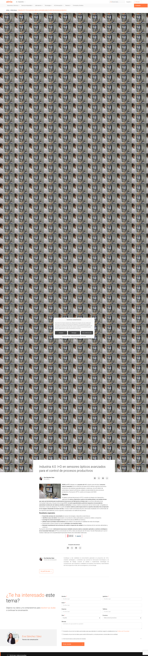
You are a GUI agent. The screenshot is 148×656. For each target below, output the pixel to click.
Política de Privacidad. (123, 631)
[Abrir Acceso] (140, 1)
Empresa (64, 609)
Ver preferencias (87, 332)
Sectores (67, 5)
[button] (129, 2)
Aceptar (61, 332)
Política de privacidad (75, 336)
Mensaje (64, 621)
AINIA (7, 10)
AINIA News (13, 10)
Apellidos (105, 596)
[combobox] (117, 2)
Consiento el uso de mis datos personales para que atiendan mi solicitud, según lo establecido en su (96, 631)
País (63, 615)
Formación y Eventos (78, 5)
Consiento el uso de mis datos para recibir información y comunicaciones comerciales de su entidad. (90, 634)
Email (63, 602)
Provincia (105, 615)
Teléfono (105, 609)
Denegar (74, 332)
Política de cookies (66, 336)
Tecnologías (48, 5)
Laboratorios (38, 5)
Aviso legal (83, 336)
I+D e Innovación (58, 5)
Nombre (64, 596)
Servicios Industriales (26, 5)
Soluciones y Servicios (12, 5)
